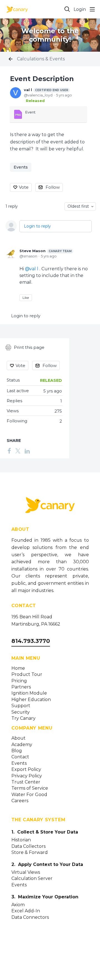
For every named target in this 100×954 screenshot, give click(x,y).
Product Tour (26, 674)
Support (20, 705)
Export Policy (26, 769)
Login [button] (80, 9)
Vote (24, 187)
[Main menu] (92, 9)
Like (25, 297)
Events (21, 167)
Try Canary (23, 718)
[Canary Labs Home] (50, 506)
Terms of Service (29, 788)
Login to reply (37, 226)
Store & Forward (29, 852)
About (18, 738)
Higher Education (31, 699)
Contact (20, 756)
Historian (21, 839)
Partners (21, 687)
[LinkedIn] (27, 451)
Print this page (29, 347)
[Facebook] (9, 451)
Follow (53, 187)
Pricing (19, 680)
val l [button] (33, 268)
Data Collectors (28, 846)
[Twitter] (17, 451)
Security (20, 712)
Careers (19, 800)
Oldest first (78, 206)
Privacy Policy (26, 775)
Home (18, 668)
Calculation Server (31, 878)
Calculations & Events (41, 58)
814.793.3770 (30, 641)
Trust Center (25, 782)
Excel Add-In (25, 910)
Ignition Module (29, 693)
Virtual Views (25, 872)
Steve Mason (45, 250)
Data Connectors (30, 917)
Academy (21, 744)
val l (46, 89)
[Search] (67, 9)
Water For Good (29, 794)
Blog (16, 750)
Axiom (18, 904)
